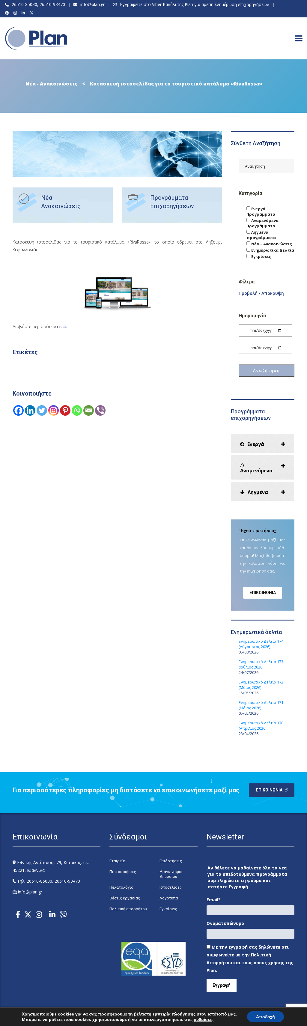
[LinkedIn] (24, 13)
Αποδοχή (265, 1016)
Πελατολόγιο (121, 887)
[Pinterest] (65, 410)
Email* (214, 899)
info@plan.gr (92, 4)
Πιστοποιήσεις (122, 871)
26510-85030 (24, 4)
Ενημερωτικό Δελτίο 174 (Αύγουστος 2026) (261, 644)
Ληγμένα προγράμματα (261, 234)
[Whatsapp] (77, 410)
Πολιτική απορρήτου (128, 909)
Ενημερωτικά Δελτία (272, 250)
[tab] (262, 443)
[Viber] (100, 410)
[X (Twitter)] (32, 13)
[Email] (88, 410)
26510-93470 (52, 4)
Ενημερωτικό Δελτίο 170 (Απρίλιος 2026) (261, 725)
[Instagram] (16, 13)
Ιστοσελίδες (170, 887)
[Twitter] (42, 410)
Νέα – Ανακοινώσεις (271, 244)
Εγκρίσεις (260, 256)
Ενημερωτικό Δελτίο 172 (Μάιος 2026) (261, 684)
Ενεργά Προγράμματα (260, 211)
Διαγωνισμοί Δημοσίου (171, 874)
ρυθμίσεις (203, 1019)
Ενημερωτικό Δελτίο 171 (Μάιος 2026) (261, 705)
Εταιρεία (117, 861)
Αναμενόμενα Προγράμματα (262, 223)
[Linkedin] (30, 410)
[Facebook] (7, 13)
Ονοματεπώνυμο (225, 923)
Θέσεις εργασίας (124, 898)
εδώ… (64, 326)
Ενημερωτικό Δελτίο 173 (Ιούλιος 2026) (261, 664)
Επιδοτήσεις (170, 861)
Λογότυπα (168, 898)
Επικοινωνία (262, 592)
